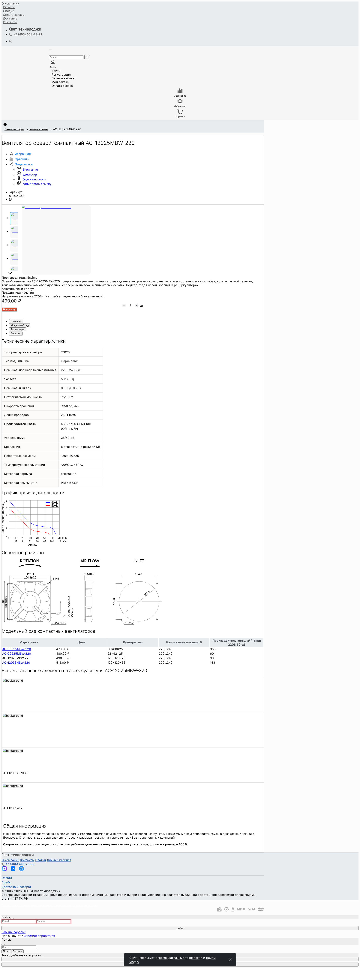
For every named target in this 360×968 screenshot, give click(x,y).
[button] (21, 164)
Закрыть (17, 951)
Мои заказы (60, 82)
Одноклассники (34, 179)
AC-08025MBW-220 (16, 649)
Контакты (10, 22)
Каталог (9, 7)
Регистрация (61, 74)
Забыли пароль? (14, 932)
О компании (10, 3)
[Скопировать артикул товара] (10, 199)
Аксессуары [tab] (17, 329)
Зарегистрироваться (39, 936)
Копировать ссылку (37, 184)
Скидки (8, 11)
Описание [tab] (16, 321)
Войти (56, 71)
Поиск (6, 951)
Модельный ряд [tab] (20, 325)
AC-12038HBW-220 (16, 662)
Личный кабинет (64, 78)
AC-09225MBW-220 (16, 653)
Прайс (6, 882)
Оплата (13, 15)
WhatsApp (29, 175)
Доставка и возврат (16, 887)
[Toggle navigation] (50, 50)
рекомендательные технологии (179, 958)
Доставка (10, 18)
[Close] (12, 918)
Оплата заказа (62, 86)
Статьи (40, 860)
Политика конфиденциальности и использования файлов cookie (50, 905)
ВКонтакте (30, 169)
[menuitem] (10, 3)
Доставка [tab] (16, 333)
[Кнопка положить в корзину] (9, 309)
